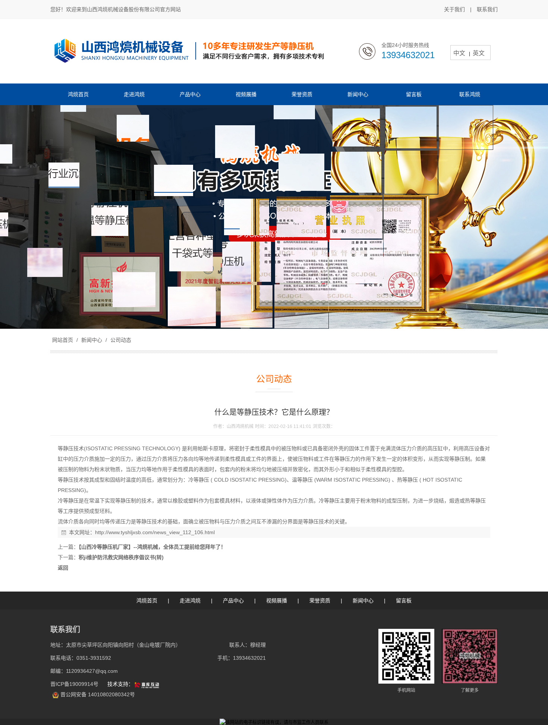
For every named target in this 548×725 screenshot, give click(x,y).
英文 (479, 53)
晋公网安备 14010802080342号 (97, 694)
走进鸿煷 (190, 600)
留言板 (404, 600)
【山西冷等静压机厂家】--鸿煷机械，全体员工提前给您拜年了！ (152, 547)
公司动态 (120, 340)
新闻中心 (92, 340)
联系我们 (487, 9)
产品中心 (233, 600)
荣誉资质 (319, 600)
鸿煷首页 (146, 600)
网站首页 (62, 340)
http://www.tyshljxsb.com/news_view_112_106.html (155, 532)
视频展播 (276, 600)
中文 (459, 53)
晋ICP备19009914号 (75, 684)
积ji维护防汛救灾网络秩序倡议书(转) (121, 557)
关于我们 (454, 9)
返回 (63, 568)
